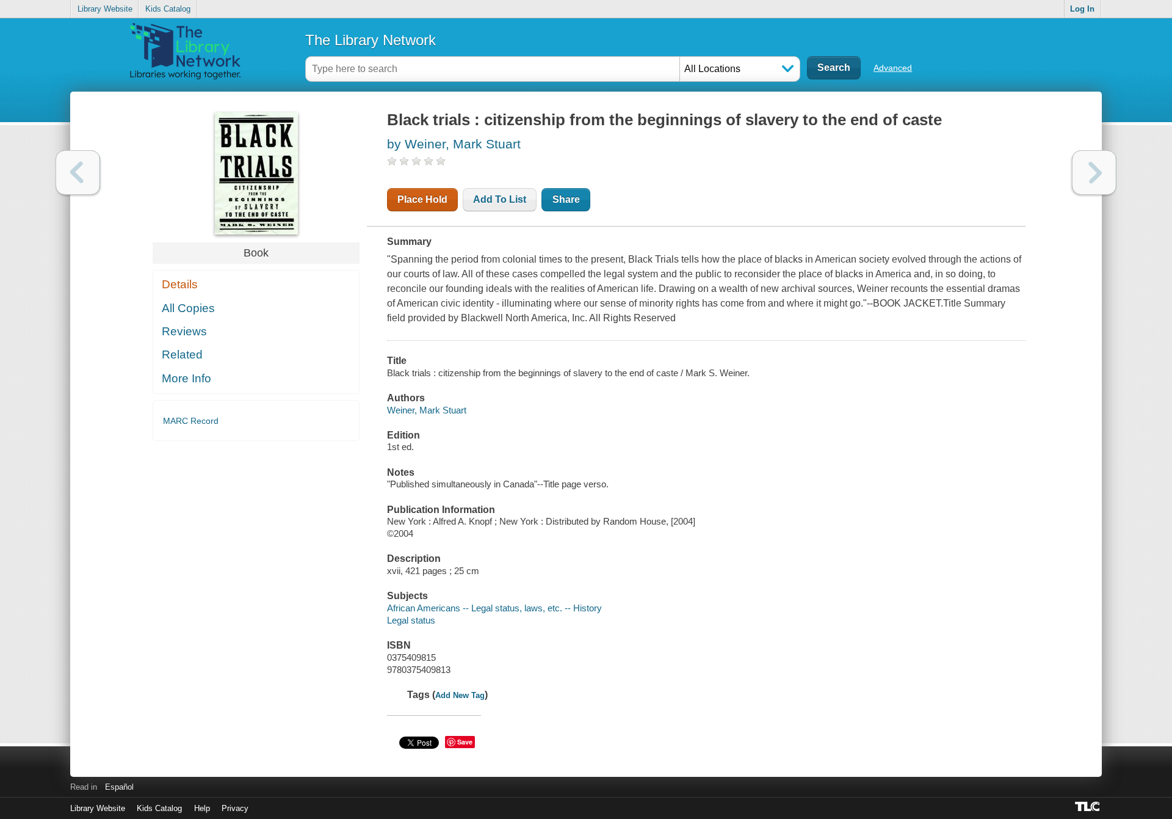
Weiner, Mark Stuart (426, 410)
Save (464, 741)
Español (119, 787)
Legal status (411, 620)
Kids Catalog (167, 8)
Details (180, 284)
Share (566, 199)
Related (182, 354)
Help (202, 808)
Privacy (235, 808)
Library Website (105, 8)
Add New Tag (460, 695)
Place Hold (422, 199)
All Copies (188, 308)
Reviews (184, 331)
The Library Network (370, 40)
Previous (78, 172)
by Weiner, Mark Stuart (454, 144)
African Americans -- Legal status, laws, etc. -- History (494, 608)
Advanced (893, 68)
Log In (1082, 8)
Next (1094, 172)
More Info (186, 378)
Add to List (499, 199)
